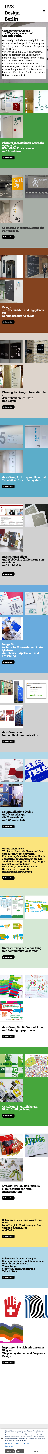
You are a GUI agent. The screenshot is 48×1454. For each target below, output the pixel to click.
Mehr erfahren (8, 157)
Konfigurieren (9, 1446)
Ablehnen (20, 1451)
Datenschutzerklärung (12, 1443)
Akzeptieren (10, 1451)
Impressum (26, 1443)
